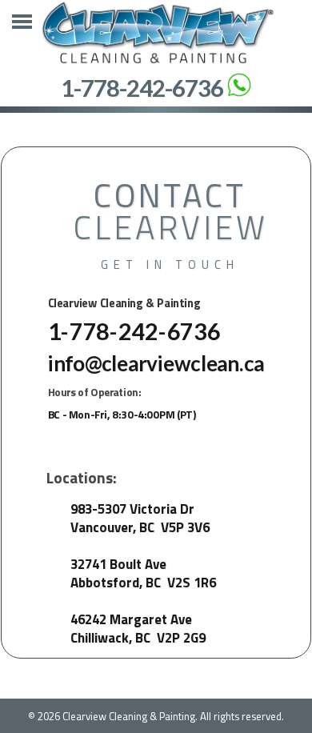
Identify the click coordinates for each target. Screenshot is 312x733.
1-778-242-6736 (142, 88)
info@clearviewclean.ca (156, 363)
